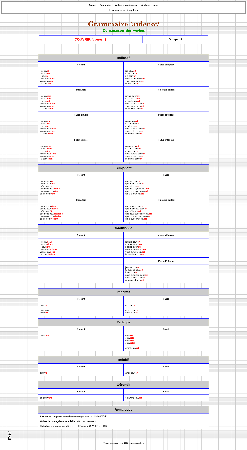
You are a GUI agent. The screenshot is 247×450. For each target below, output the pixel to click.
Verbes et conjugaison (126, 5)
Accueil (92, 5)
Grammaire (105, 5)
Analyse (145, 5)
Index (155, 5)
